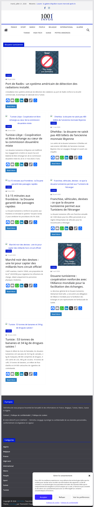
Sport (23, 27)
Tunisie (27, 33)
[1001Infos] (6, 30)
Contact (6, 415)
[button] (89, 476)
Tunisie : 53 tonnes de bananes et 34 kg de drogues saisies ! (24, 342)
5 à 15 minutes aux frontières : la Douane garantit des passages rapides (20, 201)
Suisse (48, 33)
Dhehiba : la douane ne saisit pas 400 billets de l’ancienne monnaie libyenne (69, 135)
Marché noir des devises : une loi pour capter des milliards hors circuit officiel (23, 263)
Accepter (43, 497)
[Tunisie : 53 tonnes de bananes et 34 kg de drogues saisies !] (25, 326)
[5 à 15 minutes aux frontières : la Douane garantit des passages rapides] (25, 182)
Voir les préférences (81, 497)
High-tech (37, 33)
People (42, 27)
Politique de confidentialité (69, 503)
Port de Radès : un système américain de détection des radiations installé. (41, 85)
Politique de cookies (52, 503)
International (66, 27)
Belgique (53, 27)
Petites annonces (62, 33)
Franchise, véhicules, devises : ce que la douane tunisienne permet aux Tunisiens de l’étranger (69, 204)
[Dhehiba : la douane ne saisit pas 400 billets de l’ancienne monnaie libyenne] (69, 118)
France (14, 27)
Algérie (80, 27)
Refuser (62, 497)
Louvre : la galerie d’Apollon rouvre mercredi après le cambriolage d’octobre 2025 (56, 5)
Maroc (32, 27)
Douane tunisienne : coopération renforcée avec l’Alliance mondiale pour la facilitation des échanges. (68, 281)
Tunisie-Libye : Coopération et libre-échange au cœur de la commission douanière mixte (24, 140)
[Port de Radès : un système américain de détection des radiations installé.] (47, 62)
